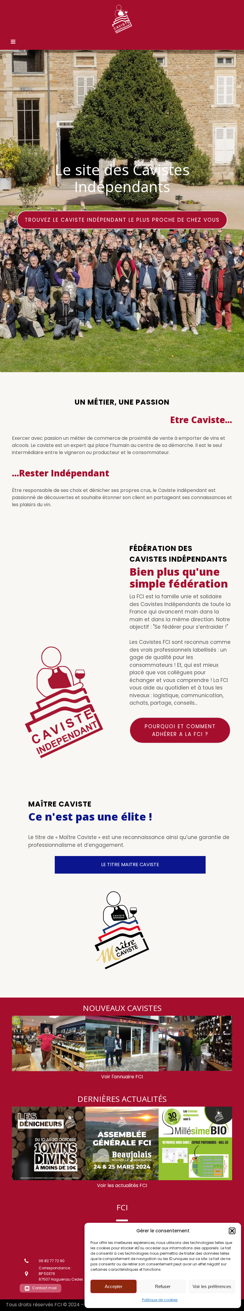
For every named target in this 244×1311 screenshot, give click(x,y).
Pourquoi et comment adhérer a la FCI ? (180, 730)
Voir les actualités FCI (122, 1185)
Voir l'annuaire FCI (122, 1076)
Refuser (163, 1286)
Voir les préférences (212, 1286)
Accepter (113, 1286)
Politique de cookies (160, 1299)
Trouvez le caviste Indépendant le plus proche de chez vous (122, 219)
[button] (232, 1231)
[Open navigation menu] (13, 42)
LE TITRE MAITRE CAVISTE (130, 864)
